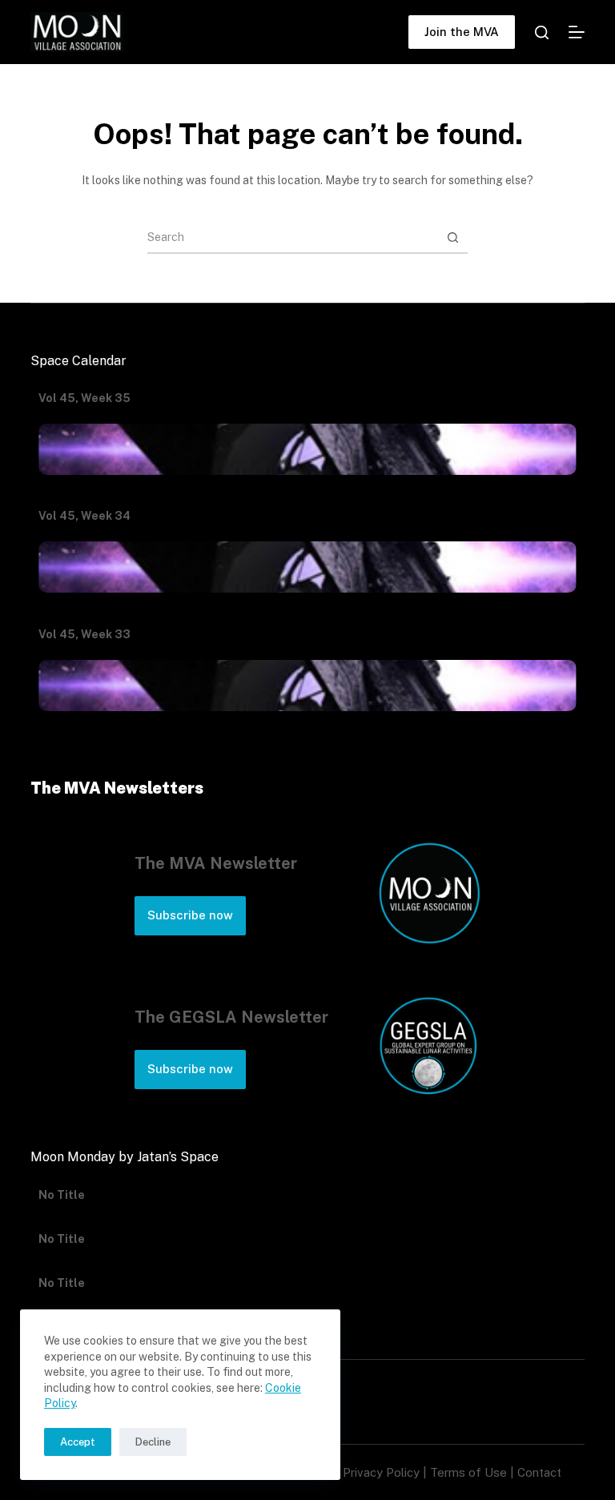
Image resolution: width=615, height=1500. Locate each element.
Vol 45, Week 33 (84, 634)
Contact (539, 1472)
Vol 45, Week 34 (84, 515)
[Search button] (452, 237)
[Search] (542, 32)
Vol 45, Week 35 (84, 398)
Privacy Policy (381, 1472)
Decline (153, 1442)
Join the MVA (461, 31)
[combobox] (292, 237)
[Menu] (577, 32)
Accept (77, 1442)
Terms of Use (468, 1472)
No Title (61, 1205)
